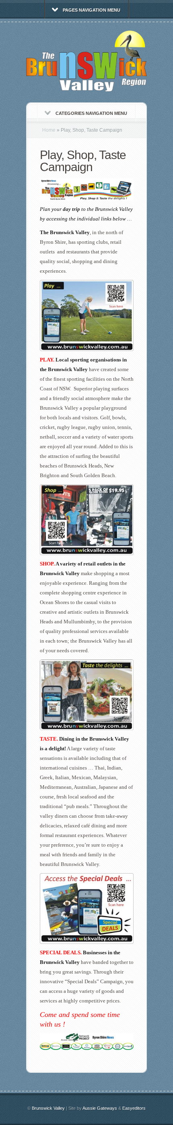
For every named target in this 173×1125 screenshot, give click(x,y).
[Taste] (87, 728)
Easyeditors (134, 1108)
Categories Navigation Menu (91, 113)
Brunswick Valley (48, 1108)
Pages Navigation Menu (91, 10)
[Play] (87, 349)
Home (49, 130)
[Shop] (87, 553)
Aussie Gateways (99, 1108)
